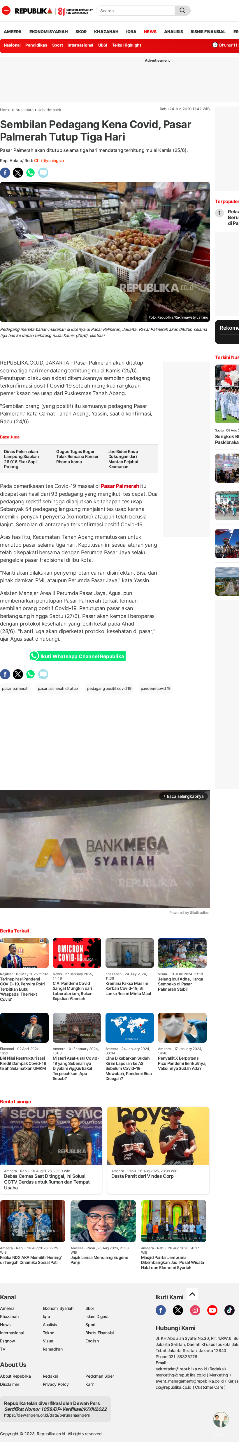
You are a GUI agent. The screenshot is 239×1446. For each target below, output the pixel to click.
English (92, 1340)
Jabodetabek (49, 109)
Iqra (46, 1316)
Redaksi (50, 1376)
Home (5, 109)
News (5, 1324)
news (150, 31)
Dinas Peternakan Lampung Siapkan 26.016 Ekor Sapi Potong (21, 459)
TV (3, 1348)
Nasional (12, 44)
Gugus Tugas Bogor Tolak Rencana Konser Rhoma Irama (77, 456)
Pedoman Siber (99, 1376)
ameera (13, 31)
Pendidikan (36, 44)
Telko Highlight (126, 44)
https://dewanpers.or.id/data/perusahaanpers (47, 1415)
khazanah (106, 31)
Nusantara (24, 109)
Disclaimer (9, 1384)
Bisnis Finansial (208, 31)
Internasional (80, 44)
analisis (173, 31)
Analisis (50, 1324)
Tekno (48, 1332)
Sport (57, 44)
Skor (89, 1308)
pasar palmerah (15, 688)
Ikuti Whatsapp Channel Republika (82, 656)
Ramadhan (53, 1348)
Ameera (7, 1308)
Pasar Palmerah (120, 486)
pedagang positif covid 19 (109, 688)
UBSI (102, 44)
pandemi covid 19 (156, 688)
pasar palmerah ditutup (58, 688)
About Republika (15, 1376)
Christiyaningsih (49, 160)
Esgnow (7, 1340)
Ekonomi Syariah (48, 31)
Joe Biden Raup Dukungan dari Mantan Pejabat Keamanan (123, 459)
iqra (131, 31)
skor (80, 31)
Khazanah (9, 1316)
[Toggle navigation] (6, 10)
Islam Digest (96, 1316)
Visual (48, 1340)
